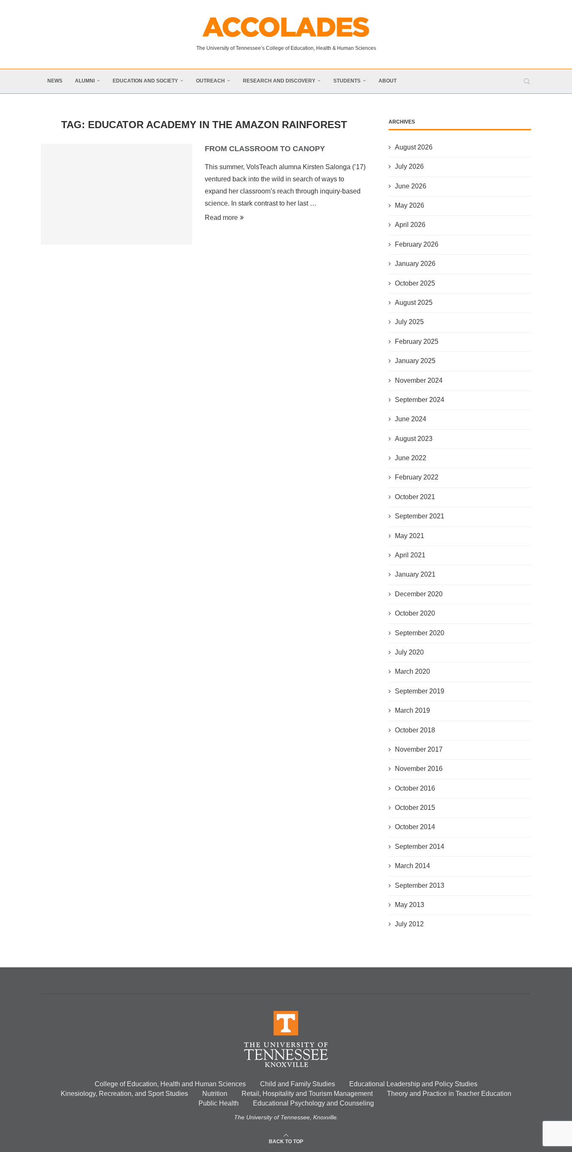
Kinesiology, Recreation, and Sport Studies (124, 1093)
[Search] (527, 81)
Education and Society (145, 81)
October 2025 (415, 283)
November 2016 (419, 768)
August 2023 (414, 438)
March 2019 (412, 710)
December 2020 (419, 594)
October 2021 (415, 496)
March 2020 (412, 671)
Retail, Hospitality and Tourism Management (307, 1093)
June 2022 (410, 457)
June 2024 (410, 419)
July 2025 (409, 321)
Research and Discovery (279, 81)
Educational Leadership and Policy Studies (413, 1084)
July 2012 (409, 924)
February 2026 (416, 244)
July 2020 (409, 652)
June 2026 (410, 186)
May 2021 (409, 535)
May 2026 (409, 205)
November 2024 (419, 380)
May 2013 (409, 904)
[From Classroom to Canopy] (116, 194)
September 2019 (419, 691)
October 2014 (415, 826)
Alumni (85, 81)
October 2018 (415, 730)
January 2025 (415, 360)
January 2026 (415, 263)
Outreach (210, 81)
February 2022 (416, 477)
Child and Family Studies (297, 1084)
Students (347, 81)
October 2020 (415, 613)
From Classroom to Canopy (265, 148)
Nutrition (214, 1093)
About (388, 81)
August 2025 (414, 302)
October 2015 (415, 807)
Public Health (218, 1103)
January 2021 (415, 574)
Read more (221, 217)
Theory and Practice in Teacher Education (449, 1093)
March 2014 (412, 865)
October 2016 (415, 788)
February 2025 (416, 341)
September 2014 (419, 846)
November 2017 (419, 749)
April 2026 (410, 224)
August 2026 (414, 147)
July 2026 (409, 166)
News (54, 81)
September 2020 (419, 633)
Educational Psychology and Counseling (313, 1103)
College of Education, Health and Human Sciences (170, 1084)
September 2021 (419, 516)
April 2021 (410, 555)
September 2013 (419, 885)
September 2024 (419, 399)
